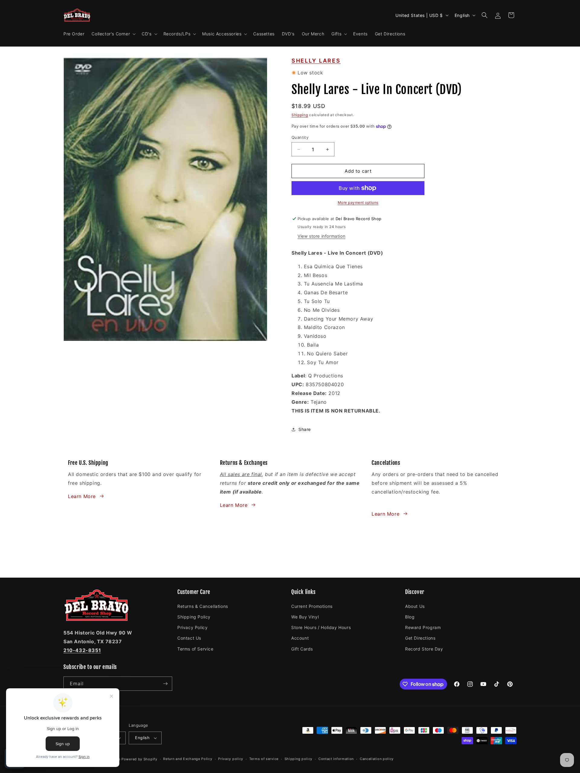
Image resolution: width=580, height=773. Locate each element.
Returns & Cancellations (202, 605)
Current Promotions (312, 605)
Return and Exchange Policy (187, 759)
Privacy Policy (192, 627)
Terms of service (264, 759)
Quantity (300, 137)
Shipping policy (299, 759)
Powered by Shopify (139, 759)
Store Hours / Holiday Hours (321, 627)
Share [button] (304, 429)
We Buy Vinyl (305, 616)
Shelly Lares (316, 60)
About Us (415, 605)
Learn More (82, 496)
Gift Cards (302, 648)
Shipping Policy (194, 616)
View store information (321, 236)
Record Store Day (424, 648)
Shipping (300, 115)
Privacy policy (230, 759)
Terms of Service (195, 648)
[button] (113, 34)
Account (300, 637)
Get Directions (420, 637)
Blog (409, 616)
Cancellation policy (377, 759)
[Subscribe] (165, 684)
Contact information (336, 759)
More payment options (358, 202)
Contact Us (189, 637)
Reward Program (423, 627)
